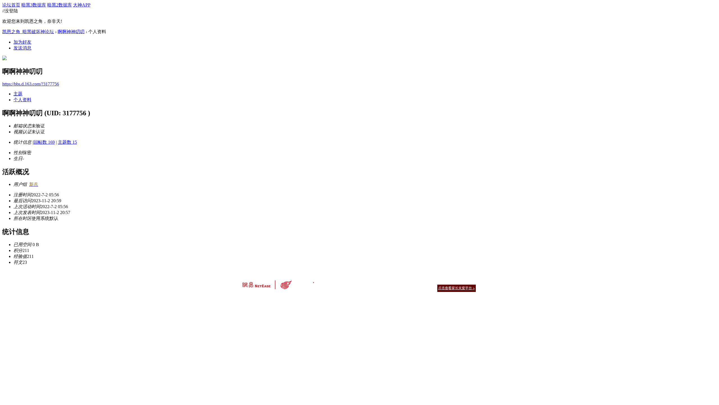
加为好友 (22, 42)
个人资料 (22, 99)
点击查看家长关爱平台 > (456, 288)
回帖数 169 (44, 142)
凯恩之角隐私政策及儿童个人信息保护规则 (393, 281)
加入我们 (469, 281)
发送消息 (22, 48)
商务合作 (452, 281)
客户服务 (351, 281)
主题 (17, 93)
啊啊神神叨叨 (71, 31)
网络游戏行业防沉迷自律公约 (399, 288)
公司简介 (334, 281)
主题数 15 (67, 142)
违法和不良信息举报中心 (260, 298)
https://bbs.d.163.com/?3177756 (30, 84)
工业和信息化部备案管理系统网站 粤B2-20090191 (320, 298)
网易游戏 (435, 281)
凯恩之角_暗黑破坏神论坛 (28, 31)
